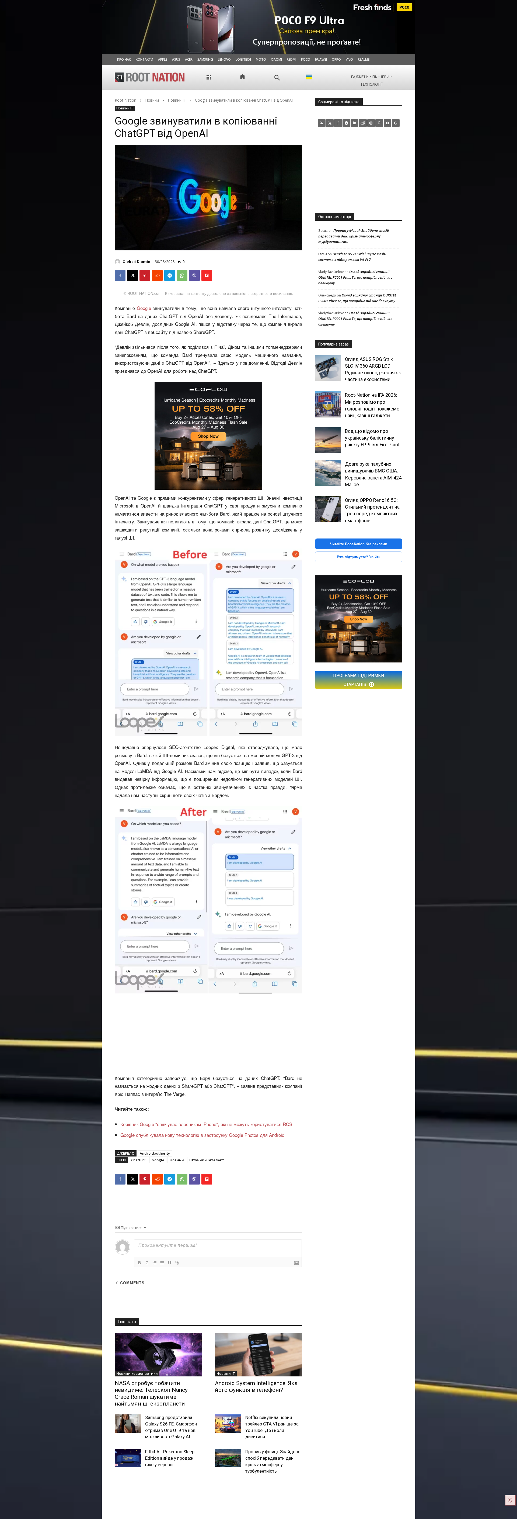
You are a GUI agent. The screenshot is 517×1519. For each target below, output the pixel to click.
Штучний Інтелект (206, 1160)
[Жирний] (139, 1262)
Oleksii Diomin (136, 261)
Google (144, 308)
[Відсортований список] (154, 1262)
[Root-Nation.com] (150, 77)
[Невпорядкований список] (162, 1262)
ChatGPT (138, 1160)
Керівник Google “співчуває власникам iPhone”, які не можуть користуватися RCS (206, 1124)
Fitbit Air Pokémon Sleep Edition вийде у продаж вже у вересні (169, 1458)
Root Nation (125, 100)
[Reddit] (363, 123)
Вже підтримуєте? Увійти (358, 556)
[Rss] (322, 123)
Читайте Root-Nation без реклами (358, 543)
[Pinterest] (144, 275)
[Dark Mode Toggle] (510, 1500)
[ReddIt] (157, 275)
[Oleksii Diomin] (118, 261)
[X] (132, 275)
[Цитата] (169, 1262)
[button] (277, 77)
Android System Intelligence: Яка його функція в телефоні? (256, 1386)
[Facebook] (120, 275)
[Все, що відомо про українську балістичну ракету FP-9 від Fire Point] (328, 440)
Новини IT (177, 100)
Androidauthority (155, 1153)
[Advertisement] (208, 1034)
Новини (152, 100)
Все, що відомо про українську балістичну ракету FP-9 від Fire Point (372, 437)
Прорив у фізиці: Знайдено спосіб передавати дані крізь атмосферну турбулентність (353, 236)
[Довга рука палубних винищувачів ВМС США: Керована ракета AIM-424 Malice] (328, 473)
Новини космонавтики (137, 1373)
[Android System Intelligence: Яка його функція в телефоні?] (258, 1354)
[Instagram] (371, 123)
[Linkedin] (354, 123)
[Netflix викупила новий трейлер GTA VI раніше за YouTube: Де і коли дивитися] (228, 1423)
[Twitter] (330, 123)
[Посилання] (177, 1262)
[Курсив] (147, 1262)
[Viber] (194, 275)
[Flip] (206, 275)
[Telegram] (169, 275)
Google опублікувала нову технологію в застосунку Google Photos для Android (202, 1134)
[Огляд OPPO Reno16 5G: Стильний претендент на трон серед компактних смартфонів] (328, 509)
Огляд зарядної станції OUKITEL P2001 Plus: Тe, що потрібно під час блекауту (355, 277)
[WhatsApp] (182, 275)
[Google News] (396, 123)
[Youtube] (388, 123)
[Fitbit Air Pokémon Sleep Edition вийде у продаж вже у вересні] (128, 1458)
